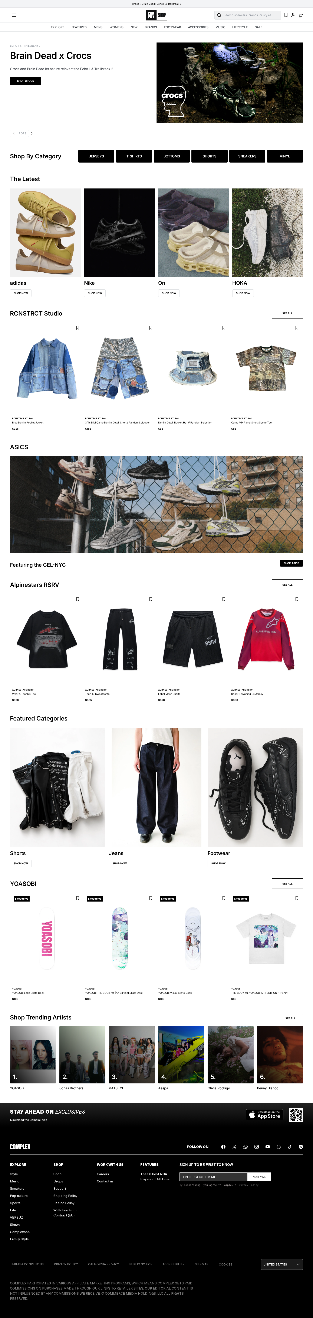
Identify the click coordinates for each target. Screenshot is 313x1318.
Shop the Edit (64, 80)
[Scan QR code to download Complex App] (296, 1115)
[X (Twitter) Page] (234, 1147)
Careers (103, 1174)
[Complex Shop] (156, 15)
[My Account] (293, 15)
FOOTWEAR (172, 27)
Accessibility (173, 1264)
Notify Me (259, 1176)
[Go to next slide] (32, 133)
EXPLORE (57, 27)
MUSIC (220, 27)
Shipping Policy (65, 1195)
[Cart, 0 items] (300, 15)
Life (13, 1210)
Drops (58, 1181)
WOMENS (116, 27)
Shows (15, 1224)
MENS (98, 27)
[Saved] (286, 15)
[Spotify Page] (301, 1147)
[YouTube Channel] (268, 1147)
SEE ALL (287, 313)
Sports (15, 1202)
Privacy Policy (248, 1184)
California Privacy (103, 1264)
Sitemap (201, 1264)
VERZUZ (16, 1217)
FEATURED (79, 27)
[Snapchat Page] (279, 1147)
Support (59, 1188)
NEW (134, 27)
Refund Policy (64, 1202)
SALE (258, 27)
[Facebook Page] (223, 1147)
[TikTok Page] (290, 1147)
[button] (282, 1264)
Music (14, 1181)
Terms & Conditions (27, 1264)
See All (290, 1018)
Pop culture (19, 1195)
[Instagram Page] (256, 1147)
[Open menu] (14, 15)
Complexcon (20, 1231)
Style (14, 1174)
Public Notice (140, 1264)
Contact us (105, 1181)
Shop (57, 1174)
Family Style (19, 1239)
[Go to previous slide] (13, 133)
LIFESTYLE (240, 27)
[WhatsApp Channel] (245, 1147)
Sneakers (17, 1188)
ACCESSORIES (198, 27)
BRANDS (151, 27)
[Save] (77, 327)
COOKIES (225, 1264)
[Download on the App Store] (264, 1115)
